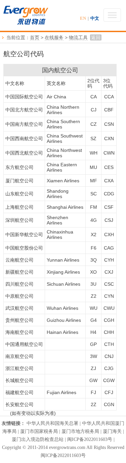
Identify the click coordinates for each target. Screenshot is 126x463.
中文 (94, 18)
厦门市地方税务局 (80, 431)
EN (83, 18)
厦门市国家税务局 (39, 431)
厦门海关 (112, 431)
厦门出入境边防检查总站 (38, 439)
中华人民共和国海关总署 (52, 423)
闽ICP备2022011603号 (89, 439)
